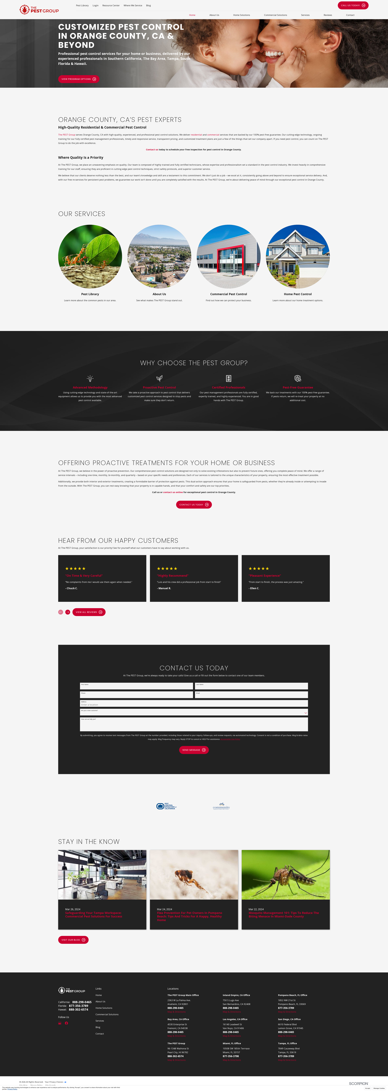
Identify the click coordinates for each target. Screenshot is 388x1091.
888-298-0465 (82, 1002)
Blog (148, 5)
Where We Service (133, 5)
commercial (213, 134)
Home (99, 995)
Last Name (199, 684)
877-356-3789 (78, 1005)
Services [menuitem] (305, 14)
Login (96, 5)
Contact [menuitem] (350, 14)
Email (198, 693)
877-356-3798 (231, 1056)
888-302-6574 (78, 1009)
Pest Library (82, 5)
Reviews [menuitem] (328, 14)
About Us (100, 1001)
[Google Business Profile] (59, 1023)
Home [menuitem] (192, 14)
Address (83, 702)
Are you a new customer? (89, 710)
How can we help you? (88, 719)
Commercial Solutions (107, 1014)
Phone (83, 693)
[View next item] (67, 612)
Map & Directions (177, 1011)
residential (196, 134)
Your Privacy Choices (54, 1082)
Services (100, 1020)
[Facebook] (66, 1023)
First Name (84, 684)
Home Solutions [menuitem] (241, 14)
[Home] (39, 9)
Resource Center (111, 5)
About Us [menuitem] (214, 14)
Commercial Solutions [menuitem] (275, 14)
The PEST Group (66, 134)
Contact (100, 1033)
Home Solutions (104, 1007)
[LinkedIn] (73, 1023)
